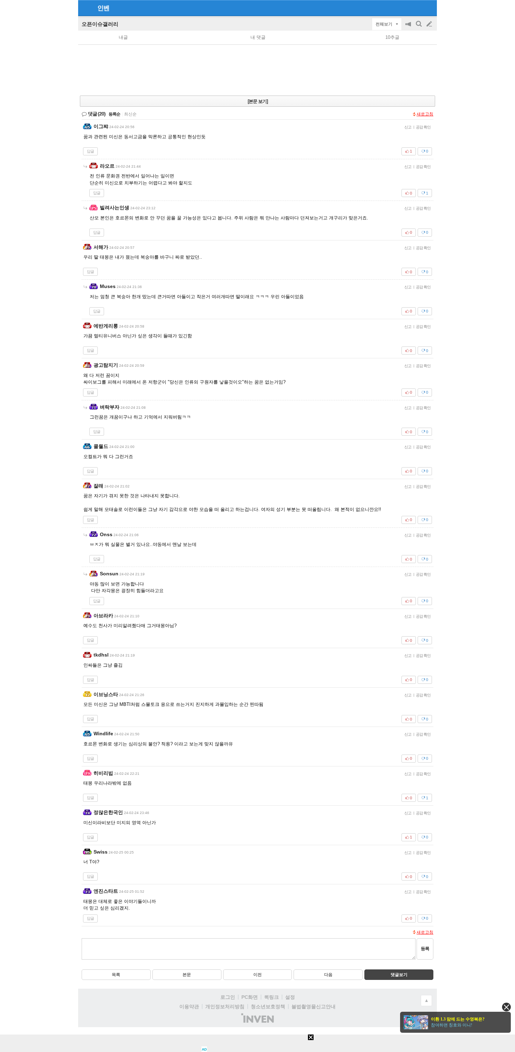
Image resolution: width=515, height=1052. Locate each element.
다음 (328, 974)
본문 (187, 974)
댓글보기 (399, 974)
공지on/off (408, 27)
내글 (123, 37)
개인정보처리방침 (225, 1006)
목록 (116, 974)
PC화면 (249, 997)
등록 (425, 948)
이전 (257, 974)
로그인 (227, 997)
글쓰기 (429, 24)
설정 (290, 997)
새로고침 (425, 114)
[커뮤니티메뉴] (85, 7)
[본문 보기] (258, 101)
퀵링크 (271, 997)
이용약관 (189, 1006)
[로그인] (416, 7)
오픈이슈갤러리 (100, 24)
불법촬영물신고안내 (313, 1006)
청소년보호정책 (268, 1006)
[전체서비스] (428, 7)
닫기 (506, 1007)
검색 (419, 27)
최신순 (130, 114)
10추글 (392, 37)
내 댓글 (258, 37)
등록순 (114, 114)
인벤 (103, 8)
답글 (90, 151)
